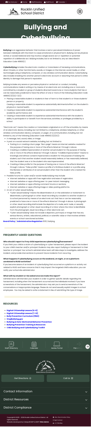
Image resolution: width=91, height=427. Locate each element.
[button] (13, 2)
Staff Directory (37, 2)
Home (25, 2)
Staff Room (50, 2)
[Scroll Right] (87, 346)
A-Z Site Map (58, 423)
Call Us (67, 378)
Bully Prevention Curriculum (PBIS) (23, 316)
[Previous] (4, 2)
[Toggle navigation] (80, 11)
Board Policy (9, 221)
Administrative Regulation (29, 221)
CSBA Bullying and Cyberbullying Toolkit (26, 327)
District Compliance (17, 407)
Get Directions (21, 378)
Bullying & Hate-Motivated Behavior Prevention (29, 322)
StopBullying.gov (15, 319)
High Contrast (58, 420)
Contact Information (18, 391)
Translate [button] (61, 2)
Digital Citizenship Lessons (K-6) (22, 310)
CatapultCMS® (29, 422)
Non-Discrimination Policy (62, 417)
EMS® (37, 422)
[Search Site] (88, 2)
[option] (12, 2)
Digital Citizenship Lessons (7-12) (22, 313)
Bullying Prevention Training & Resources (26, 324)
